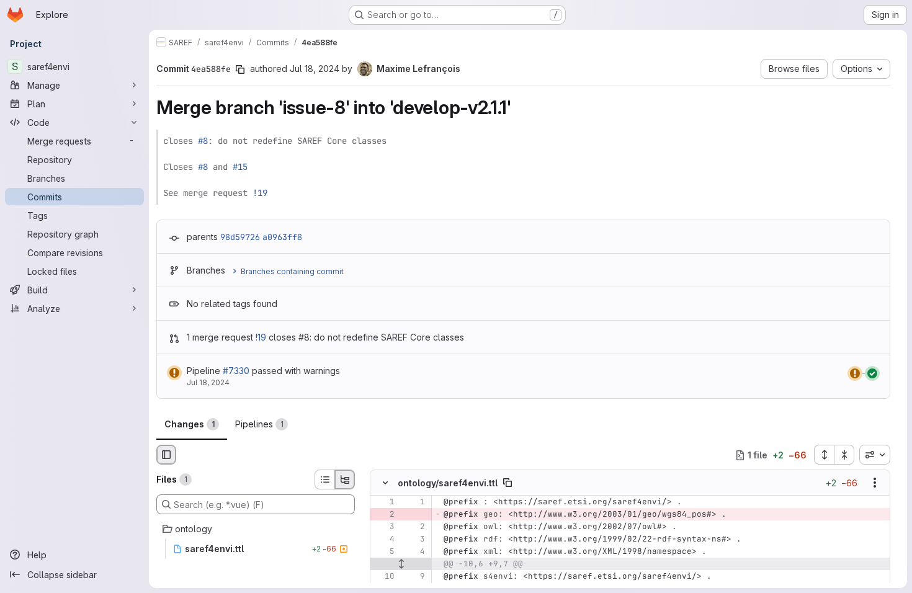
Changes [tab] (189, 424)
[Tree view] (345, 479)
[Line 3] (384, 527)
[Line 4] (384, 539)
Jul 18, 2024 (314, 68)
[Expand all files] (824, 455)
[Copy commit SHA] (240, 69)
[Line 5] (384, 552)
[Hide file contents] (385, 483)
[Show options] (874, 483)
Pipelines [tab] (259, 424)
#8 (203, 140)
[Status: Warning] (174, 372)
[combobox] (874, 455)
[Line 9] (414, 577)
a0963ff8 (282, 237)
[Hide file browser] (166, 455)
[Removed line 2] (384, 515)
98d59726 (240, 237)
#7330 (236, 370)
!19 (260, 192)
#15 (240, 166)
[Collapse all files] (844, 455)
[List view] (324, 479)
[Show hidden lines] (401, 564)
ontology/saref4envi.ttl (448, 483)
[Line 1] (384, 502)
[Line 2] (414, 527)
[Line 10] (384, 577)
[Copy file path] (507, 483)
